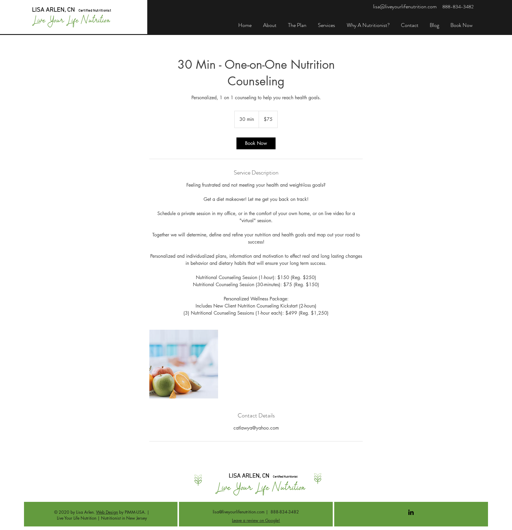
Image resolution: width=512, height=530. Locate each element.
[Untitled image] (183, 364)
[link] (256, 143)
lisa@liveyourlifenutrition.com (239, 512)
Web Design (107, 512)
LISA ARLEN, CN (53, 10)
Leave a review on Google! (256, 520)
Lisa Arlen (85, 512)
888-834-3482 (285, 512)
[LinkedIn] (411, 512)
